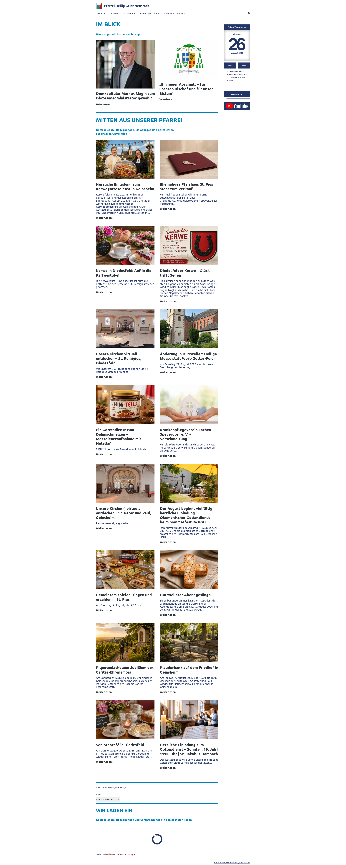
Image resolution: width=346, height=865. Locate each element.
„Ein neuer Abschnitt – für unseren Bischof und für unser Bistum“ (186, 89)
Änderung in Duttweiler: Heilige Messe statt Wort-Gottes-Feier (188, 356)
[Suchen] (249, 13)
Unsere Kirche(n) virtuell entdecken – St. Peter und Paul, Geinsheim (123, 513)
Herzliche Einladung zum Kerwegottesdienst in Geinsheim (125, 186)
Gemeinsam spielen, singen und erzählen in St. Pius (124, 597)
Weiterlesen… (103, 103)
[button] (106, 13)
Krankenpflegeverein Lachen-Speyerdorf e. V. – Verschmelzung (186, 434)
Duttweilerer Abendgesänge (185, 594)
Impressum (244, 862)
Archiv (99, 794)
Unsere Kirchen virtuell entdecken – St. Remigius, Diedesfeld (118, 358)
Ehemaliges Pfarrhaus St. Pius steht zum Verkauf (186, 186)
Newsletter (237, 94)
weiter (244, 65)
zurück (230, 65)
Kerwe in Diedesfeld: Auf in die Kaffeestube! (123, 272)
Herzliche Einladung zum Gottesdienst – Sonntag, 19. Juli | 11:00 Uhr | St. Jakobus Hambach (189, 749)
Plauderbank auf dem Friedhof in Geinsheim (189, 669)
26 (236, 43)
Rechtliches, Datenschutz (226, 862)
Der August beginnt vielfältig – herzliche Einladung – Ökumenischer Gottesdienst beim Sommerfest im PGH (187, 515)
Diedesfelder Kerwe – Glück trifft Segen (185, 272)
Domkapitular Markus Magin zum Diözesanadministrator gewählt (125, 95)
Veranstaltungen (128, 854)
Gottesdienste (108, 854)
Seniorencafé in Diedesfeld (120, 744)
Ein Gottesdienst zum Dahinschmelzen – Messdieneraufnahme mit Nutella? (118, 436)
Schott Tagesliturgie (237, 27)
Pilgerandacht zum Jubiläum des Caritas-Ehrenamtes (125, 669)
